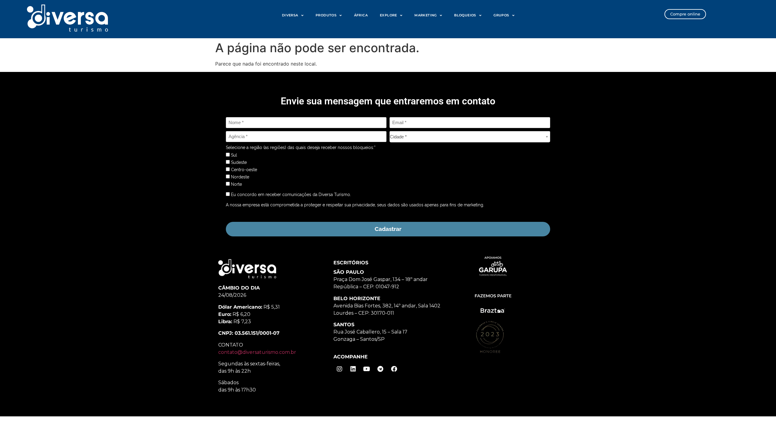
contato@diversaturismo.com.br (257, 352)
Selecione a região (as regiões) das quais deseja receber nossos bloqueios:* (301, 147)
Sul (233, 155)
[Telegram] (380, 369)
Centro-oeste (243, 169)
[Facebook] (394, 369)
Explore (388, 15)
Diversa (290, 15)
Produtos (326, 15)
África (361, 15)
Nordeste (239, 176)
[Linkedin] (353, 369)
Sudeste (238, 162)
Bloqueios (465, 15)
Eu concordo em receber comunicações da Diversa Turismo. (290, 194)
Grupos (501, 15)
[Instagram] (339, 369)
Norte (236, 184)
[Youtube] (367, 369)
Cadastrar (388, 228)
